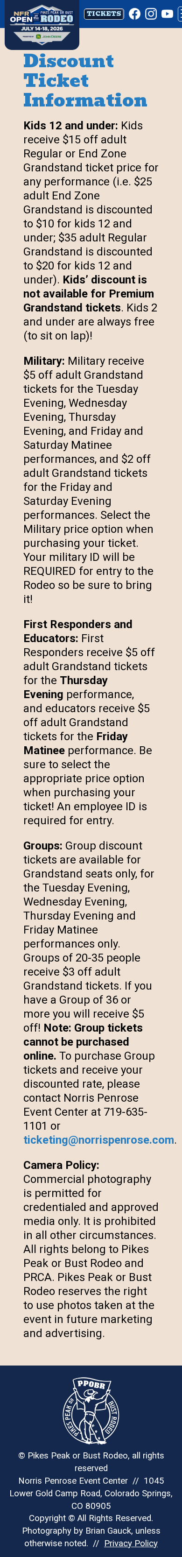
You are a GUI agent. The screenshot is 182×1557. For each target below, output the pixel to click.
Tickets (104, 14)
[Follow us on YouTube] (167, 14)
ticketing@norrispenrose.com (98, 1140)
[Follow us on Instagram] (151, 14)
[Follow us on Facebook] (134, 14)
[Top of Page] (44, 14)
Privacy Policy (131, 1543)
